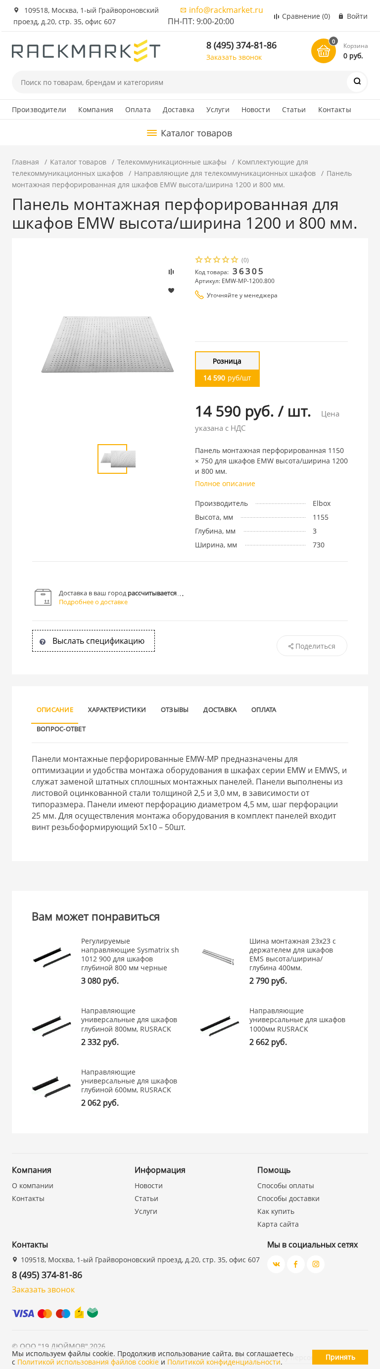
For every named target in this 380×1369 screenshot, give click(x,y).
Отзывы (175, 709)
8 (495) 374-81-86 (241, 45)
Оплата (138, 109)
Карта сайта (278, 1224)
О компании (32, 1185)
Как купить (275, 1211)
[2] (208, 260)
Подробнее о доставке (93, 601)
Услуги (218, 109)
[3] (217, 260)
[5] (235, 260)
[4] (226, 260)
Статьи (294, 109)
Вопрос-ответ (61, 728)
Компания (95, 109)
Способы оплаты (285, 1185)
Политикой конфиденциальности (224, 1362)
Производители (39, 109)
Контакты (334, 109)
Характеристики (117, 709)
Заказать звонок (234, 57)
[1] (199, 260)
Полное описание (225, 483)
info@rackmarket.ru (226, 9)
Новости (255, 109)
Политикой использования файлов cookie (88, 1362)
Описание (55, 709)
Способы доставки (288, 1198)
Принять (340, 1357)
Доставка (178, 109)
